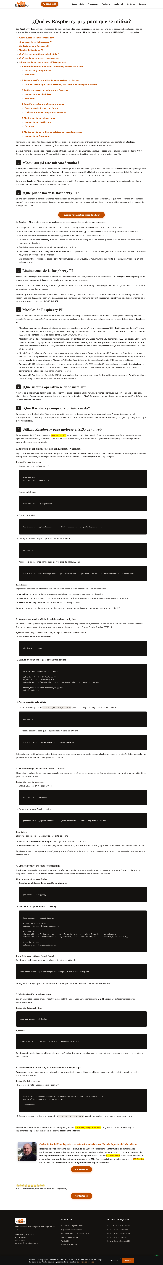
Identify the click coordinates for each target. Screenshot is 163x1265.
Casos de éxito (78, 4)
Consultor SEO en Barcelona (118, 1233)
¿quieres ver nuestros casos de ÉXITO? (81, 214)
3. (45, 90)
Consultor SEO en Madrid (117, 1229)
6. (52, 132)
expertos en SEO (58, 435)
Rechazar (114, 1261)
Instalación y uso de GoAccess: (39, 94)
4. (43, 104)
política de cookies (86, 1262)
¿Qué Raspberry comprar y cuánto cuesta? (39, 58)
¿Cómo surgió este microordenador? (36, 37)
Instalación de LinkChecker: (38, 122)
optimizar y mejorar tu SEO (88, 1127)
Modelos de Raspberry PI (31, 50)
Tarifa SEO (65, 1241)
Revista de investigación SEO (119, 1241)
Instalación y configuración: (38, 70)
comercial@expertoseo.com (26, 1243)
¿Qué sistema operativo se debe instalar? (39, 54)
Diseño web (118, 4)
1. (52, 66)
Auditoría (106, 4)
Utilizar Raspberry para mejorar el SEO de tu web (42, 62)
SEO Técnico (138, 1159)
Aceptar (128, 1261)
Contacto (142, 4)
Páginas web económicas (71, 1229)
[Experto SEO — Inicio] (22, 4)
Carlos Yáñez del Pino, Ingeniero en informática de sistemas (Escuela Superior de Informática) (88, 1144)
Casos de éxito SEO (69, 1245)
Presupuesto (93, 4)
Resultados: (30, 74)
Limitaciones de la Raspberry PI (34, 46)
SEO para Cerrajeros (69, 1237)
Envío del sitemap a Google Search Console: (45, 112)
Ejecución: (29, 126)
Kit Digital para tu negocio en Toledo (76, 1233)
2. (50, 80)
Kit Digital (131, 4)
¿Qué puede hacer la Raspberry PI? (35, 42)
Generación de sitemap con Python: (42, 108)
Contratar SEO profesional (72, 1226)
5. (38, 118)
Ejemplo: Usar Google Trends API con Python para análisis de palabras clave (61, 84)
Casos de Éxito (113, 1155)
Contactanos (81, 1169)
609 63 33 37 (51, 4)
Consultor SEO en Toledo (117, 1237)
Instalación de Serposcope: (37, 136)
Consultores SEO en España (118, 1226)
